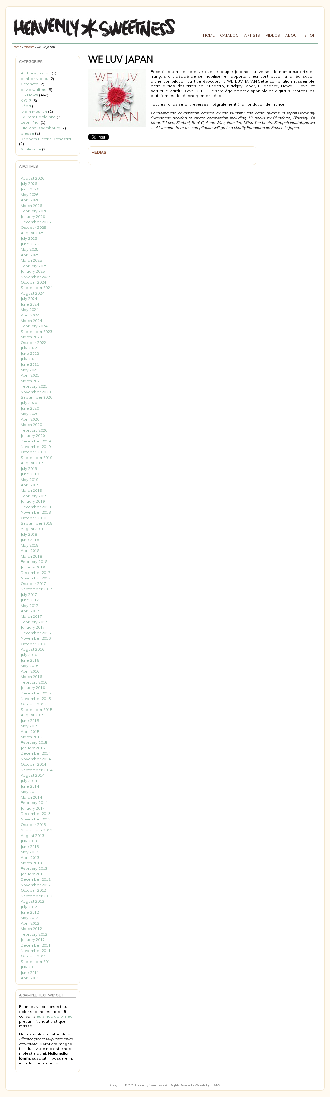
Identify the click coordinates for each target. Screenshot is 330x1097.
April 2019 (30, 484)
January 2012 (33, 939)
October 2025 (33, 227)
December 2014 (36, 753)
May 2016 (29, 665)
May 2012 (29, 917)
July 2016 (29, 654)
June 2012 (30, 912)
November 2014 (36, 758)
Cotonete (29, 84)
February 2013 (34, 868)
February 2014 (34, 802)
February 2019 (34, 495)
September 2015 (36, 709)
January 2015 (33, 747)
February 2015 (34, 742)
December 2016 (36, 632)
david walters (33, 89)
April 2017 (30, 610)
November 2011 (36, 950)
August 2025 (32, 232)
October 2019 (33, 452)
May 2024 (29, 309)
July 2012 (29, 906)
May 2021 (29, 369)
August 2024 (32, 293)
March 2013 (31, 862)
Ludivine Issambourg (40, 127)
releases (29, 47)
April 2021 (30, 375)
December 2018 (36, 506)
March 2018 (31, 556)
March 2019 (31, 490)
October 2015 (33, 704)
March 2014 (31, 797)
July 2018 (29, 534)
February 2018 (34, 561)
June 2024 (30, 304)
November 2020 (36, 391)
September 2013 (36, 830)
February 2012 (34, 934)
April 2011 (30, 978)
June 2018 (30, 539)
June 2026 (30, 189)
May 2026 (29, 194)
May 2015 (29, 725)
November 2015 (36, 698)
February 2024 (34, 326)
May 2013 (29, 851)
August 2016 (32, 649)
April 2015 (30, 731)
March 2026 (31, 205)
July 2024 (29, 298)
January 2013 (33, 873)
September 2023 (36, 331)
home (17, 47)
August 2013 (32, 835)
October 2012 (33, 890)
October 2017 (33, 583)
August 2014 (32, 775)
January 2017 (33, 627)
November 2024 (36, 276)
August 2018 (32, 528)
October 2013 (33, 824)
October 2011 (33, 956)
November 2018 (36, 512)
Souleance (31, 149)
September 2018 (36, 523)
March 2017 (31, 616)
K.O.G (26, 100)
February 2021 (34, 386)
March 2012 (31, 928)
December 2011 (36, 945)
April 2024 (30, 315)
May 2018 (29, 545)
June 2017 (30, 599)
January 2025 (33, 271)
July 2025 (29, 238)
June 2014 (30, 786)
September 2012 (36, 895)
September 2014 (36, 769)
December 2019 (36, 441)
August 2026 (32, 178)
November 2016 (36, 638)
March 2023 (31, 337)
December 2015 (36, 693)
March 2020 (31, 424)
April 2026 (30, 200)
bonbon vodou (34, 78)
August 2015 (32, 715)
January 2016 (33, 687)
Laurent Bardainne (38, 116)
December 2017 (36, 572)
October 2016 (33, 643)
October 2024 (33, 282)
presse (27, 133)
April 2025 (30, 254)
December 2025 (36, 221)
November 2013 (36, 819)
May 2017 (29, 605)
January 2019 (33, 501)
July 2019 (29, 468)
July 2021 (29, 358)
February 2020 (34, 430)
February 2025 (34, 265)
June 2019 (30, 473)
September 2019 (36, 457)
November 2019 (36, 446)
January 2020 (33, 435)
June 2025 (30, 243)
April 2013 (30, 857)
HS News (29, 94)
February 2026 (34, 211)
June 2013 (30, 846)
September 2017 (36, 589)
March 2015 (31, 736)
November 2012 (36, 884)
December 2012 (36, 879)
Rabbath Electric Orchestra (46, 138)
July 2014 (29, 780)
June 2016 (30, 660)
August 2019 (32, 463)
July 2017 (29, 594)
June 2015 (30, 720)
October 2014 (33, 764)
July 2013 (29, 841)
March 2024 (31, 320)
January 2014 (33, 808)
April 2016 (30, 671)
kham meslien (34, 111)
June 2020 (30, 408)
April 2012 (30, 923)
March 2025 (31, 260)
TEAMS (215, 1085)
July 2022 (29, 347)
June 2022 (30, 353)
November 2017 (36, 578)
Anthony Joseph (36, 73)
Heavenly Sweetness (148, 1085)
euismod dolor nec (54, 1016)
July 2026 (29, 183)
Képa (26, 105)
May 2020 (29, 413)
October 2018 (33, 517)
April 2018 (30, 550)
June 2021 (30, 364)
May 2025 (29, 249)
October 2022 (33, 342)
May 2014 (29, 791)
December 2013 (36, 813)
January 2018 (33, 567)
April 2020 (30, 419)
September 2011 (36, 961)
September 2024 (36, 287)
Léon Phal (30, 122)
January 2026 (33, 216)
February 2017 (34, 621)
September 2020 (36, 397)
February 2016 (34, 682)
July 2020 (29, 402)
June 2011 (30, 972)
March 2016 (31, 676)
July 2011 (29, 967)
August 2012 (32, 901)
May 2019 (29, 479)
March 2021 (31, 380)
